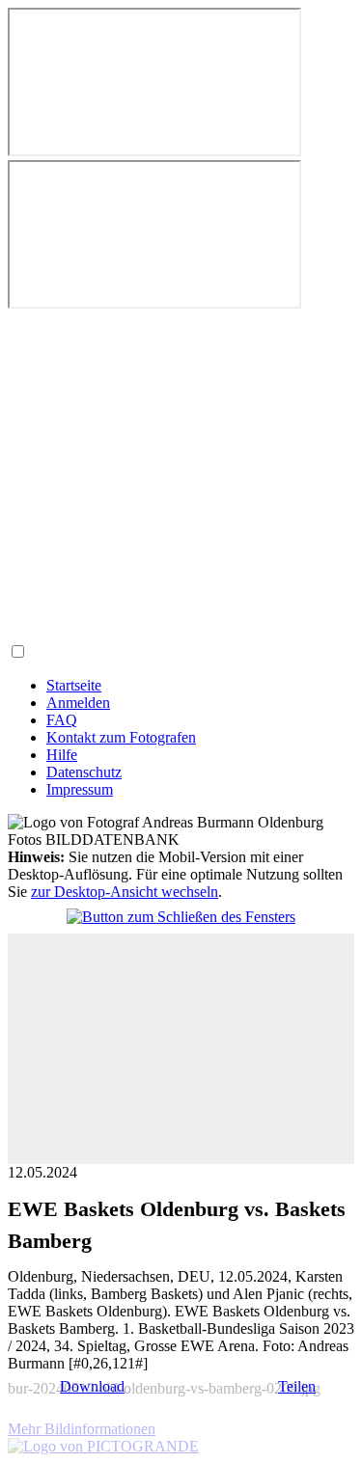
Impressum (79, 789)
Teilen (297, 1386)
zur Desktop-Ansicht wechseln (124, 891)
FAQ (61, 720)
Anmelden (78, 702)
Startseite (73, 685)
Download (92, 1386)
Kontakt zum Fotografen (121, 737)
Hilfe (61, 754)
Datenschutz (84, 772)
